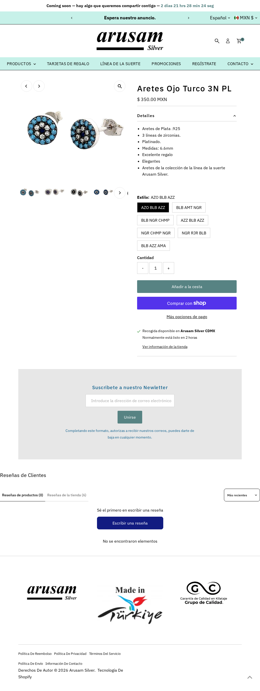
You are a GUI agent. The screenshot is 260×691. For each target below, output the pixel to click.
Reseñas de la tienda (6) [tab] (66, 495)
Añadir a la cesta (187, 286)
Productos (19, 63)
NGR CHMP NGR (156, 232)
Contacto (239, 63)
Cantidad (145, 257)
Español (218, 18)
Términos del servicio (105, 653)
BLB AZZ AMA (153, 245)
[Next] (188, 18)
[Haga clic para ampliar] (119, 86)
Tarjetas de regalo (68, 63)
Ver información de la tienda (164, 346)
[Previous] (71, 18)
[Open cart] (239, 41)
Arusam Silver (81, 670)
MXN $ (247, 18)
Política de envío (30, 663)
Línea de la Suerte (120, 63)
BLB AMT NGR (189, 207)
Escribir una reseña (130, 523)
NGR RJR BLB (194, 232)
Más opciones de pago (187, 316)
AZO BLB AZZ (153, 207)
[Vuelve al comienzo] (250, 677)
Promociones (166, 63)
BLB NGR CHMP (155, 220)
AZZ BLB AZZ (192, 220)
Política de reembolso (35, 653)
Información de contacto (63, 663)
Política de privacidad (70, 653)
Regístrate (204, 63)
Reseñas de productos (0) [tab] (22, 495)
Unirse (130, 417)
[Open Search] (217, 41)
